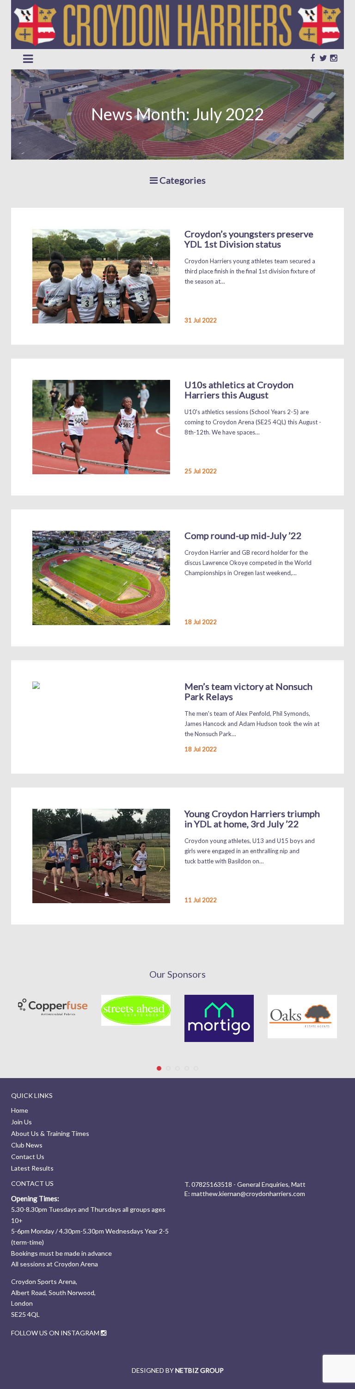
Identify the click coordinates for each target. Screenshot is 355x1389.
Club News (27, 1145)
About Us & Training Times (50, 1133)
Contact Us (27, 1156)
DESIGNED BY (178, 1370)
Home (19, 1110)
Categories (182, 180)
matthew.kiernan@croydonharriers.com (248, 1193)
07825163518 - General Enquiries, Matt (248, 1184)
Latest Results (32, 1168)
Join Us (21, 1122)
